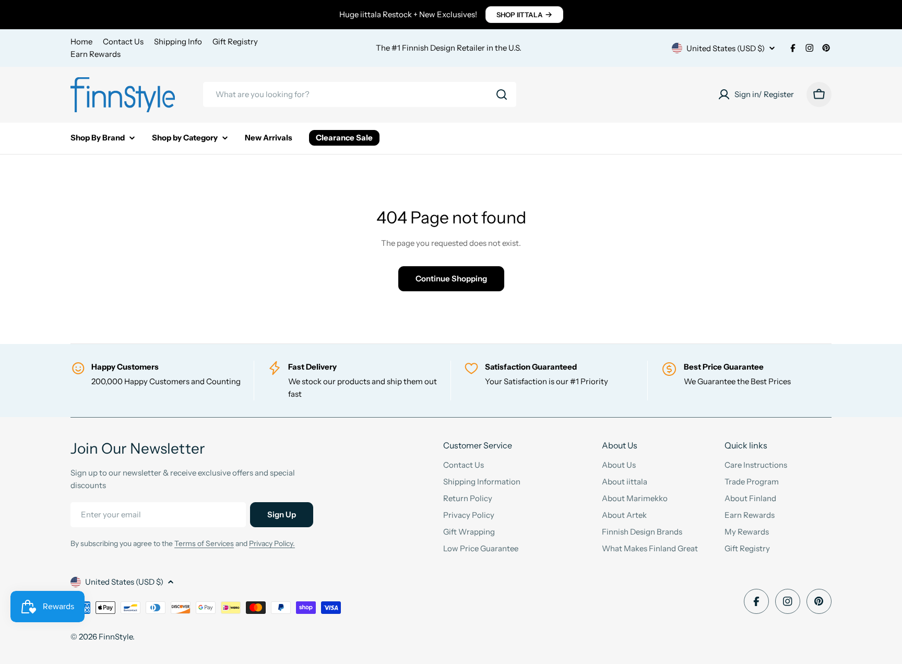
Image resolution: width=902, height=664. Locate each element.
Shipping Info (178, 41)
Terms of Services (204, 543)
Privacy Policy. (272, 543)
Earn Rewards (95, 54)
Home (81, 41)
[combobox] (359, 94)
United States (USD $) (725, 48)
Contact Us (123, 41)
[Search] (501, 94)
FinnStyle (116, 637)
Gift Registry (235, 41)
